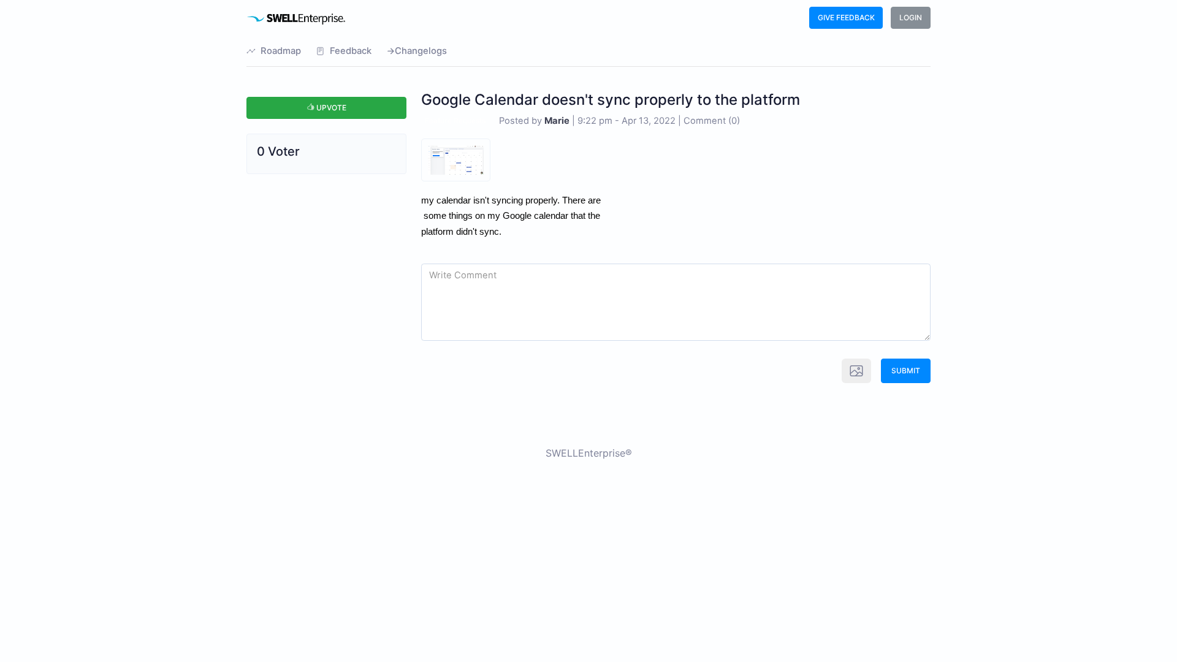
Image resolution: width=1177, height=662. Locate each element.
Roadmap (281, 50)
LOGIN (910, 17)
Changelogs (421, 50)
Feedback (350, 50)
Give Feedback (846, 17)
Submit (905, 370)
